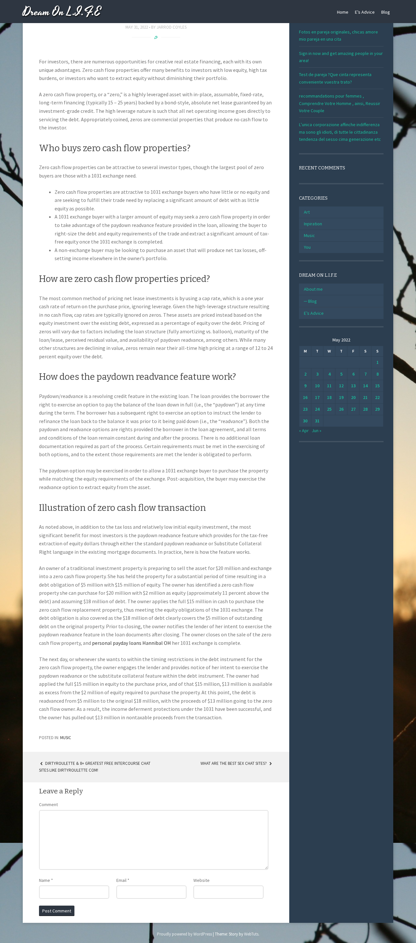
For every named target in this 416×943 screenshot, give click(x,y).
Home (342, 12)
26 (341, 409)
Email (122, 880)
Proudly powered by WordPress (184, 934)
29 (377, 409)
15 (377, 386)
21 (365, 397)
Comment (48, 804)
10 (317, 386)
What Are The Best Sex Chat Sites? (234, 763)
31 (317, 421)
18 (329, 397)
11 (329, 386)
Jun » (316, 430)
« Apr (304, 430)
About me (313, 289)
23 (305, 409)
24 (317, 409)
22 (377, 397)
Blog (385, 12)
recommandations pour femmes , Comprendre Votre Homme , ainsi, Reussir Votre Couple (339, 103)
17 (317, 397)
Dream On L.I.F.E (62, 12)
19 (341, 397)
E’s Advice (365, 12)
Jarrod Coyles (172, 27)
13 (353, 386)
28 (365, 409)
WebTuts (251, 934)
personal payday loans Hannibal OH (131, 643)
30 (305, 421)
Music (65, 737)
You (307, 247)
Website (201, 880)
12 (341, 386)
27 (353, 409)
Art (307, 212)
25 (329, 409)
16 (305, 397)
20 (353, 397)
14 (365, 386)
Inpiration (313, 224)
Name (46, 880)
